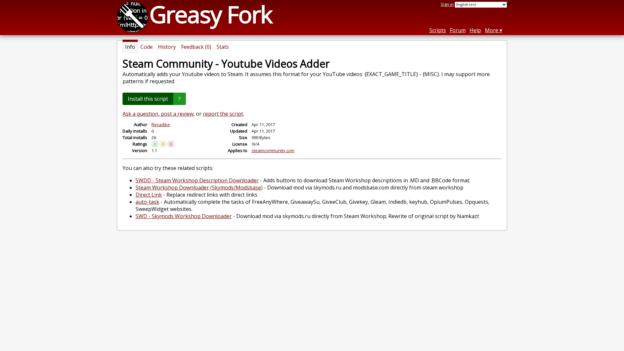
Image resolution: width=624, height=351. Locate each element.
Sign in (447, 4)
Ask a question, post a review (158, 113)
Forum (458, 30)
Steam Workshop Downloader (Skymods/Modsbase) (199, 187)
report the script (223, 113)
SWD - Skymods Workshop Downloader (184, 216)
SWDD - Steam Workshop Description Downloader (197, 180)
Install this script (148, 98)
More (491, 30)
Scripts (437, 30)
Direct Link (149, 194)
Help (475, 30)
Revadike (160, 124)
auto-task (147, 201)
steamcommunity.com (273, 150)
